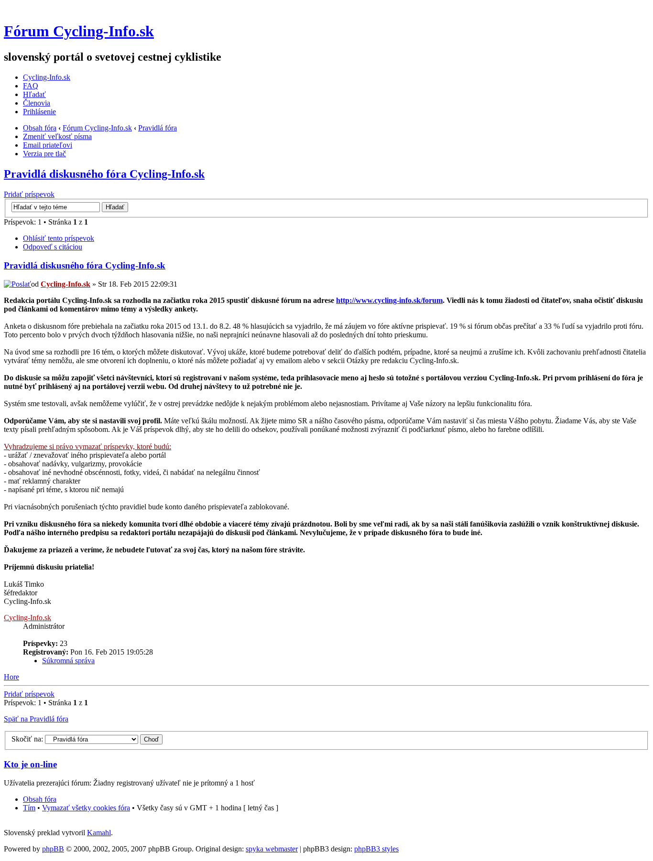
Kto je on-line (30, 764)
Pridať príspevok (29, 194)
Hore (11, 677)
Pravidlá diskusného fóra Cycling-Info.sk (104, 174)
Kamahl (99, 833)
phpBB (53, 849)
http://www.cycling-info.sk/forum (389, 300)
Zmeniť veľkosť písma (57, 136)
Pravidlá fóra (157, 128)
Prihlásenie (39, 112)
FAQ (30, 86)
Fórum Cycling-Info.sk (79, 31)
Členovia (36, 103)
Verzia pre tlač (44, 154)
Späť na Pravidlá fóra (36, 719)
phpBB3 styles (376, 849)
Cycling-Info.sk (46, 77)
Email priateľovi (47, 145)
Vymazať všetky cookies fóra (86, 808)
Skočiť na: (27, 739)
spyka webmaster (272, 849)
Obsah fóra (39, 128)
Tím (29, 808)
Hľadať (34, 94)
